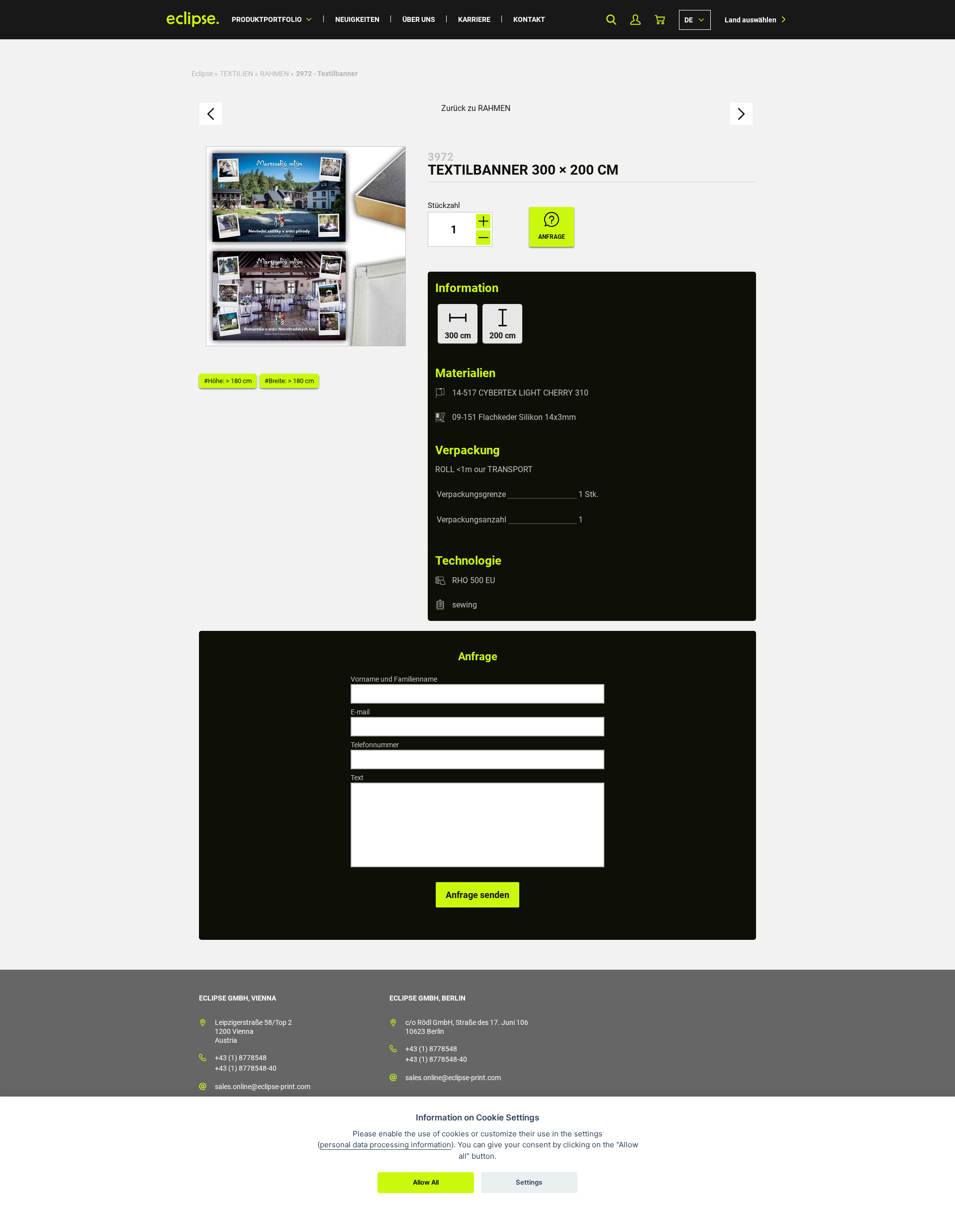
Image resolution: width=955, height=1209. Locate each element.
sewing (464, 604)
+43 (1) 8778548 (241, 1058)
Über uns (418, 19)
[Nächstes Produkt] (741, 113)
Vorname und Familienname (394, 679)
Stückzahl (444, 205)
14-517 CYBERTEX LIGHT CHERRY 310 (520, 393)
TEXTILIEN (236, 74)
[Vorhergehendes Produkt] (210, 113)
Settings (529, 1182)
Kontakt (529, 19)
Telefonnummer (375, 744)
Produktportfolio (267, 19)
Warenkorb (660, 19)
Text (357, 777)
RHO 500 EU (473, 580)
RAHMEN (274, 74)
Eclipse (202, 74)
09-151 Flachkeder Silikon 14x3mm (514, 417)
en (694, 19)
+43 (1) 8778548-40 (246, 1068)
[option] (305, 246)
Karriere (474, 19)
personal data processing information (385, 1144)
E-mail (360, 711)
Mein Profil (635, 19)
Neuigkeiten (357, 19)
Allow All (426, 1182)
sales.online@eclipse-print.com (262, 1087)
